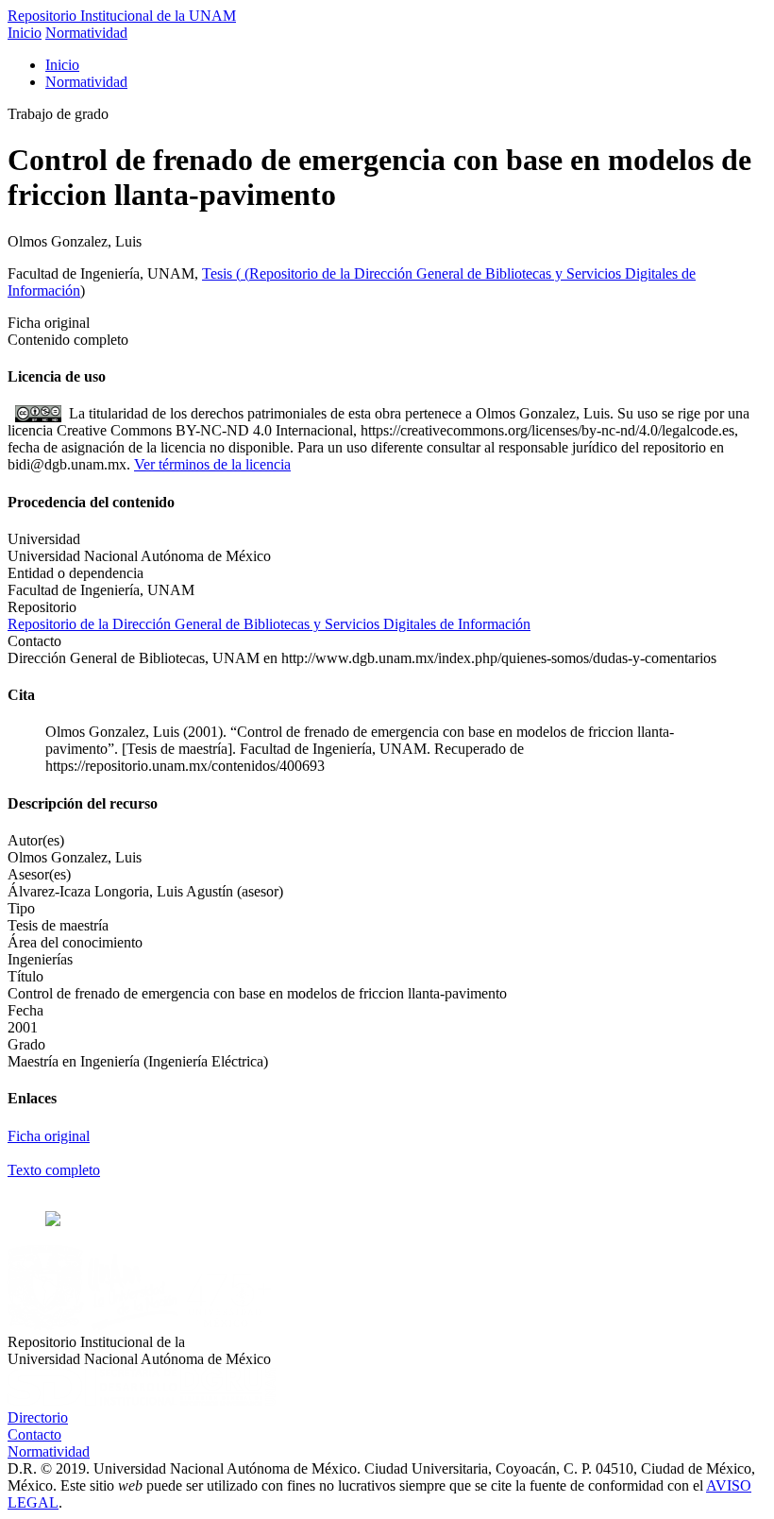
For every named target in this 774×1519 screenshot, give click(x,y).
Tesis (219, 273)
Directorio (38, 1417)
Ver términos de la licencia (212, 464)
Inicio (25, 33)
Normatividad (86, 33)
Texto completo (54, 1170)
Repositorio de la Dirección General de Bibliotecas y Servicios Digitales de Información (269, 624)
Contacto (34, 1434)
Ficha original (49, 1136)
